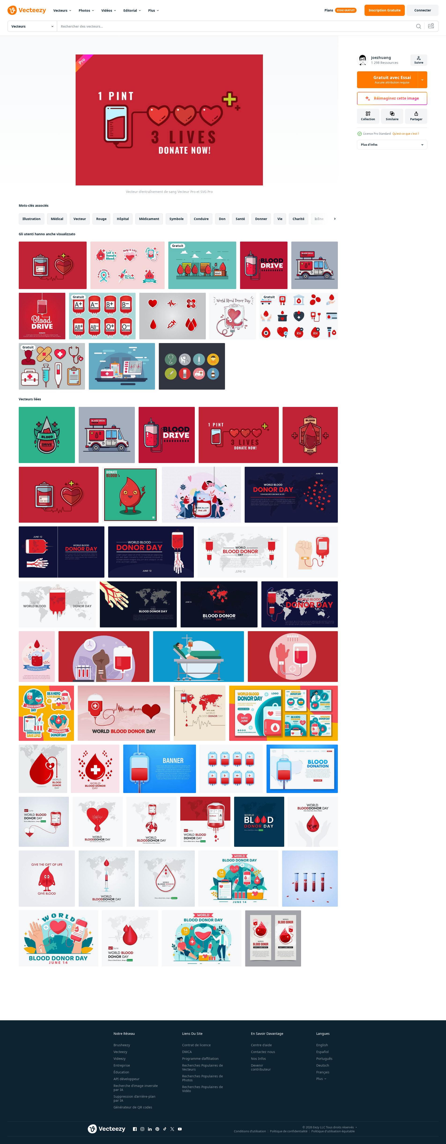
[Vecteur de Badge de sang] (47, 435)
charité (298, 219)
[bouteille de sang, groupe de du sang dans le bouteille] (310, 879)
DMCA (187, 1052)
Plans (328, 10)
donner (261, 219)
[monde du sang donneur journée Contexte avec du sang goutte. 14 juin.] (291, 495)
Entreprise (122, 1065)
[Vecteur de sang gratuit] (202, 265)
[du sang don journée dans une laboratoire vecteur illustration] (104, 656)
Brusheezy (122, 1045)
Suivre (418, 63)
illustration (31, 219)
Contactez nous (263, 1052)
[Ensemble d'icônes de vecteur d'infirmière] (52, 366)
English (322, 1045)
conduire (201, 219)
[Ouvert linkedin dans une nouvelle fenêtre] (150, 1129)
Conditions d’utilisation (250, 1131)
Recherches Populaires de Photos (202, 1078)
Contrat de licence (196, 1045)
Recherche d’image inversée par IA (136, 1087)
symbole (177, 219)
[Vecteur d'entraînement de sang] (53, 265)
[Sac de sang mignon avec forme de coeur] (233, 316)
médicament (149, 219)
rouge (101, 219)
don (222, 219)
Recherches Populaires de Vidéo (202, 1089)
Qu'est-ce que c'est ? (406, 134)
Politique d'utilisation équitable (333, 1131)
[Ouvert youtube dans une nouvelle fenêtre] (180, 1129)
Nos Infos (258, 1058)
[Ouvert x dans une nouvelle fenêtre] (172, 1129)
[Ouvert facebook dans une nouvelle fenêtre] (135, 1129)
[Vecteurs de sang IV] (102, 316)
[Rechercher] (418, 26)
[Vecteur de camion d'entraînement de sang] (314, 265)
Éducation (121, 1072)
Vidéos (106, 10)
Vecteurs (60, 10)
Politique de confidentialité (288, 1131)
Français (322, 1072)
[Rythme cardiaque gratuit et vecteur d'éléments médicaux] (122, 366)
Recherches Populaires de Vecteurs (202, 1067)
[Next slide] (330, 218)
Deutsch (322, 1065)
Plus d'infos (369, 145)
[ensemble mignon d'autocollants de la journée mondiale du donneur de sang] (127, 265)
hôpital (123, 219)
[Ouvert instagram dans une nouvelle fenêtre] (142, 1129)
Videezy (119, 1058)
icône (319, 219)
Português (324, 1058)
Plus (151, 10)
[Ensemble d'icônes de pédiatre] (192, 366)
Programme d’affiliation (200, 1058)
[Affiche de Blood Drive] (42, 316)
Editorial (130, 10)
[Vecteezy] (26, 10)
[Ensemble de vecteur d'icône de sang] (172, 316)
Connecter (422, 10)
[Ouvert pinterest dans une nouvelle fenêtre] (157, 1129)
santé (240, 219)
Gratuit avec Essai (392, 80)
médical (57, 219)
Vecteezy (120, 1052)
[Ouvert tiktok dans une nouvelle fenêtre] (165, 1129)
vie (279, 219)
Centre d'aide (261, 1045)
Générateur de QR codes (133, 1107)
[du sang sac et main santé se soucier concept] (312, 552)
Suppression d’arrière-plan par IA (134, 1098)
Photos (84, 10)
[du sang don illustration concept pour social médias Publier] (44, 822)
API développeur (127, 1079)
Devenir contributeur (261, 1067)
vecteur (80, 219)
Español (322, 1052)
